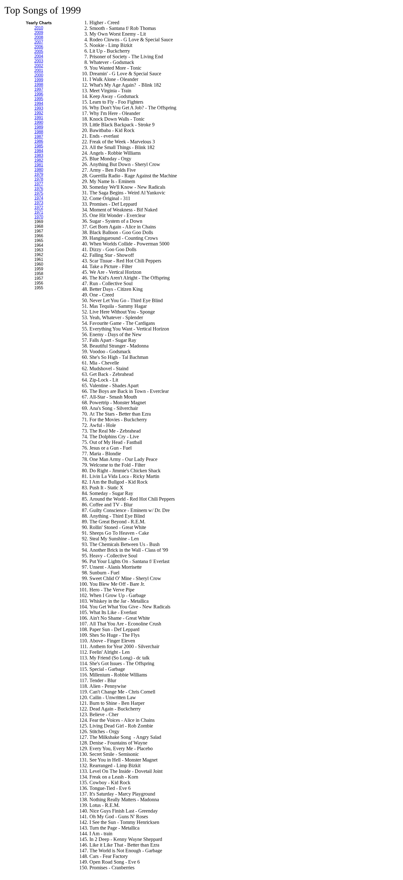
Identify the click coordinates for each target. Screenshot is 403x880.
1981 (38, 165)
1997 (38, 89)
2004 (38, 56)
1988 (38, 131)
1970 (38, 217)
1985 (38, 146)
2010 (38, 28)
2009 (38, 32)
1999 (38, 80)
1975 (38, 193)
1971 (38, 212)
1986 (38, 141)
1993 (38, 108)
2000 (38, 75)
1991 (38, 117)
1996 (38, 94)
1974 (38, 198)
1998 (38, 84)
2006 (38, 46)
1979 (38, 174)
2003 (38, 61)
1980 (38, 169)
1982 (38, 160)
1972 (38, 207)
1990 (38, 122)
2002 (38, 65)
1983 (38, 155)
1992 (38, 113)
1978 (38, 179)
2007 (38, 42)
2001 (38, 70)
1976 (38, 188)
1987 (38, 136)
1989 (38, 127)
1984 (38, 150)
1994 (38, 103)
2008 (38, 37)
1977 (38, 183)
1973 (38, 202)
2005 (38, 51)
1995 (38, 98)
